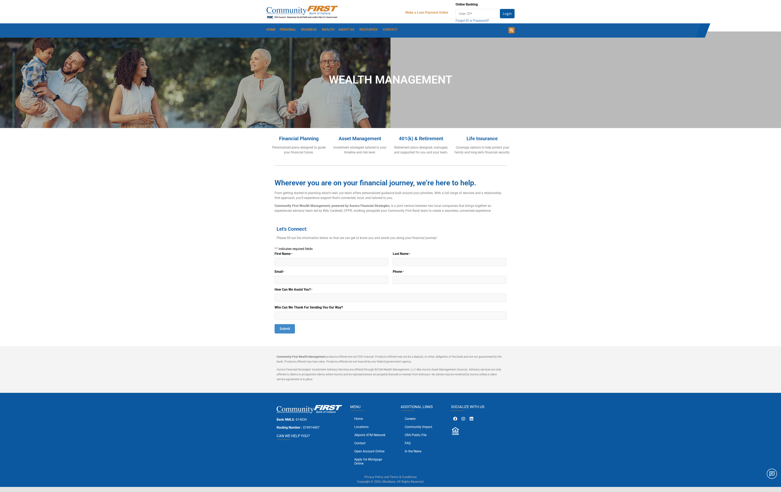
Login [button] (507, 13)
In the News (413, 451)
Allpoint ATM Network (369, 435)
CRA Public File (415, 435)
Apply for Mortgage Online (368, 461)
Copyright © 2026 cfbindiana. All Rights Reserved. (390, 481)
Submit (285, 329)
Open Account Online (369, 451)
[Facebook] (455, 419)
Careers (410, 419)
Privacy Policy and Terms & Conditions (390, 477)
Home (358, 419)
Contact (359, 443)
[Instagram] (463, 419)
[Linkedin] (471, 419)
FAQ (408, 443)
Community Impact (418, 427)
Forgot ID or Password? (472, 21)
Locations (361, 427)
